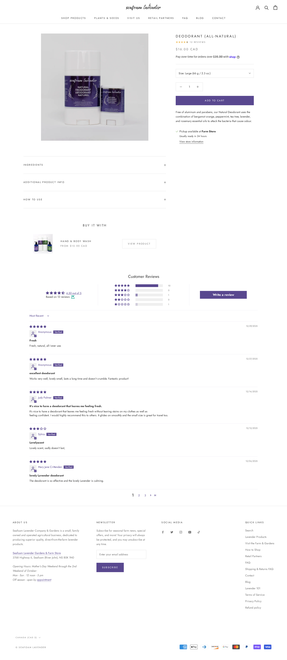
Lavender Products (255, 537)
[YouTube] (189, 532)
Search (249, 530)
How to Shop (252, 550)
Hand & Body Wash (76, 241)
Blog (200, 18)
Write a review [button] (223, 294)
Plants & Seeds (106, 18)
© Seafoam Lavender (31, 647)
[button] (122, 285)
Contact (219, 18)
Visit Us (133, 18)
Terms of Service (255, 595)
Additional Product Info (43, 182)
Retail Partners (161, 18)
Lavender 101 (252, 588)
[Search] (267, 7)
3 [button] (145, 495)
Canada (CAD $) (26, 637)
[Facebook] (162, 532)
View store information (191, 141)
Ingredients (33, 165)
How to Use (33, 199)
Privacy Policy (253, 601)
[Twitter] (171, 532)
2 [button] (139, 495)
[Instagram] (180, 532)
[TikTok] (198, 532)
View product (139, 244)
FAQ (185, 18)
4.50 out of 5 (73, 293)
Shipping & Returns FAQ (259, 569)
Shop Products (73, 18)
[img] (37, 327)
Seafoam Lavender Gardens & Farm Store (37, 553)
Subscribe (110, 567)
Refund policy (253, 608)
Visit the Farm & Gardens (259, 543)
